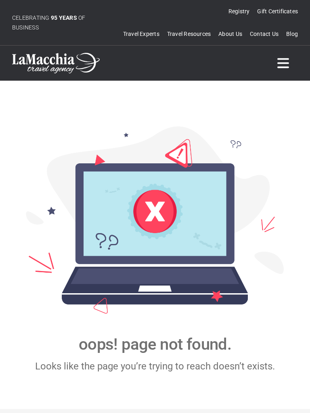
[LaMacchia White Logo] (56, 56)
